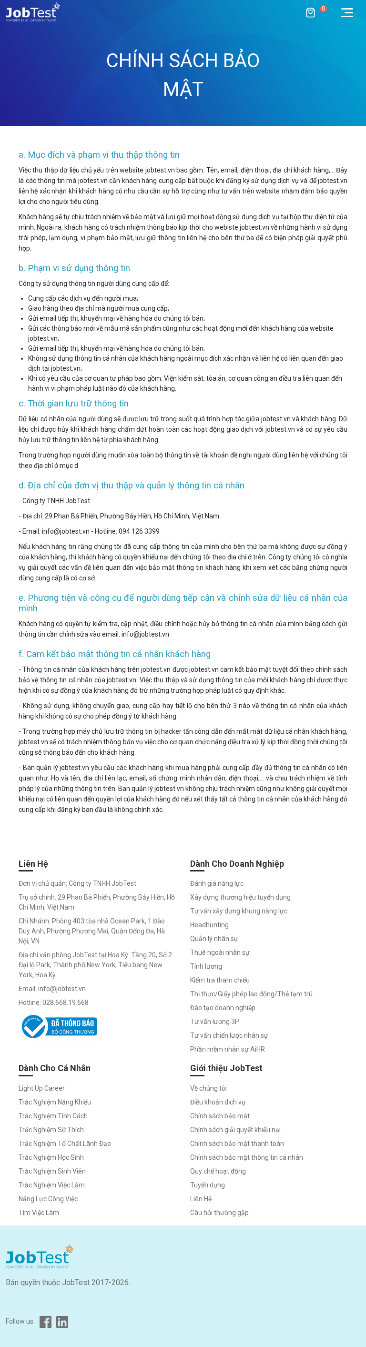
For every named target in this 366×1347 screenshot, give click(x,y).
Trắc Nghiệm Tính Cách (53, 1116)
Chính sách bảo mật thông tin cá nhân (246, 1157)
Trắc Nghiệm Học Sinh (51, 1157)
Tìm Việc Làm (39, 1212)
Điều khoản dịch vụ (217, 1102)
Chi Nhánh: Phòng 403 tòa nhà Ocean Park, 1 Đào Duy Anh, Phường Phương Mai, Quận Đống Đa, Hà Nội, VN (92, 931)
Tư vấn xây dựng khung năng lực (238, 911)
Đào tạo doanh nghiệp (222, 1008)
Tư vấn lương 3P (214, 1021)
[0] (305, 12)
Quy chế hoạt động (218, 1171)
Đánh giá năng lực (217, 883)
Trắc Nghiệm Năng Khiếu (55, 1102)
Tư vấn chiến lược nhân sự (229, 1035)
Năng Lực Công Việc (48, 1199)
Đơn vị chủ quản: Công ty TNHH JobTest (77, 883)
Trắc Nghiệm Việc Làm (52, 1185)
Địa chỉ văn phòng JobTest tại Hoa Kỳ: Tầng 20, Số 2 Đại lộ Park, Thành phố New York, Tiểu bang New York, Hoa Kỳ (95, 965)
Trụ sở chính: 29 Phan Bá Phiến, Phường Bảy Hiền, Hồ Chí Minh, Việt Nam (97, 902)
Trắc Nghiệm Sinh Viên (52, 1171)
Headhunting (209, 925)
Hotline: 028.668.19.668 (54, 1002)
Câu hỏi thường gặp (219, 1212)
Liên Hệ (201, 1199)
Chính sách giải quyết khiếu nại (235, 1130)
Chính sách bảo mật (220, 1116)
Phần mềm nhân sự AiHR (227, 1049)
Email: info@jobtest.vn (52, 989)
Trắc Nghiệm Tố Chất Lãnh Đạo (65, 1143)
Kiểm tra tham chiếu (220, 980)
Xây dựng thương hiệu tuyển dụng (240, 897)
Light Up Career (42, 1088)
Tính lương (206, 966)
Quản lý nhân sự (214, 938)
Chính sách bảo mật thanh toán (237, 1143)
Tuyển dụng (207, 1185)
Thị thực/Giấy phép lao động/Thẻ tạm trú (251, 994)
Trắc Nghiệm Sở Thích (51, 1130)
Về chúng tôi (208, 1088)
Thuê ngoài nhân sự (220, 952)
